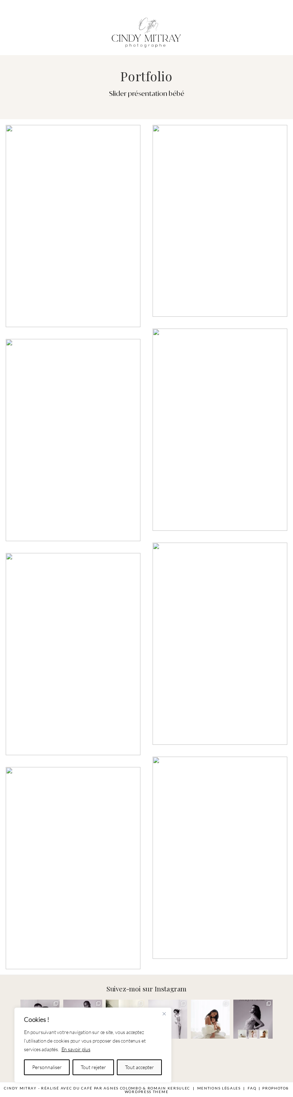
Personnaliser (47, 1067)
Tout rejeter (93, 1067)
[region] (93, 1045)
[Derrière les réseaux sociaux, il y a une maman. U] (210, 1019)
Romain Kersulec (169, 1088)
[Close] (164, 1013)
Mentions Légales (219, 1088)
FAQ (252, 1088)
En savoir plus (75, 1049)
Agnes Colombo (122, 1088)
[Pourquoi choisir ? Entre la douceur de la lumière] (252, 1019)
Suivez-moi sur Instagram (146, 988)
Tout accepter (139, 1067)
